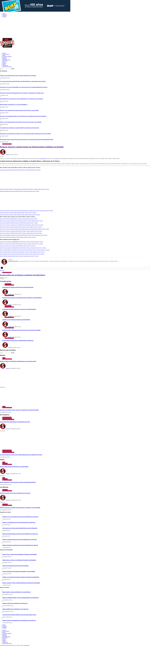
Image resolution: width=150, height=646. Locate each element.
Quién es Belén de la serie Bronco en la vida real (15, 609)
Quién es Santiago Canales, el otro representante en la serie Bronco (20, 597)
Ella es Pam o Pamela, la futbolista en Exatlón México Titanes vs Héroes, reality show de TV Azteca (21, 243)
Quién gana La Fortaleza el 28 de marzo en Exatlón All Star (17, 287)
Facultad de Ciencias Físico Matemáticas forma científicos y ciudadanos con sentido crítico (22, 93)
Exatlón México (43, 158)
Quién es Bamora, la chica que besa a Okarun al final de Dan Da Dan (18, 482)
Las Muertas (5, 489)
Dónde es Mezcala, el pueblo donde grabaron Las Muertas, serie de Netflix (20, 507)
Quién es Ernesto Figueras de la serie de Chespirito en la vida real (20, 533)
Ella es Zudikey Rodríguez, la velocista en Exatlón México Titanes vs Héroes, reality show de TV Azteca (22, 251)
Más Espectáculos (6, 59)
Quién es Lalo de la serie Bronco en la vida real (14, 603)
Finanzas (4, 63)
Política (4, 64)
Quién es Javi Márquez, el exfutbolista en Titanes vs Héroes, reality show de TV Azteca (18, 218)
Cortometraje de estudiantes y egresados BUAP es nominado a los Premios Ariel (19, 127)
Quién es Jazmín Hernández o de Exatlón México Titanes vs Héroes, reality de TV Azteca (21, 241)
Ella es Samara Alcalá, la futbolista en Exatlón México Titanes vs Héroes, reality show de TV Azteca (21, 220)
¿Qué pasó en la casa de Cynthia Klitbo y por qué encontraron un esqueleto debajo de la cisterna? (23, 87)
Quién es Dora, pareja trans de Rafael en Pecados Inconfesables (19, 554)
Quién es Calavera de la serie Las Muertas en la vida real (15, 493)
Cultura (3, 62)
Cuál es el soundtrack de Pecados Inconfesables (15, 565)
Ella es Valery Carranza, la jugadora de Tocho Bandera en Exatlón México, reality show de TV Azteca (21, 224)
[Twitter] (2, 268)
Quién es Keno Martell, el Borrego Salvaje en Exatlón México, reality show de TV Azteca (19, 222)
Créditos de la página (6, 66)
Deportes (4, 57)
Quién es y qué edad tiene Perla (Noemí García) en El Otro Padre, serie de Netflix (19, 110)
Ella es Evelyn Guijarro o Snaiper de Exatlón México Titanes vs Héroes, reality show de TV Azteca (21, 233)
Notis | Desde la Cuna (7, 144)
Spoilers (4, 53)
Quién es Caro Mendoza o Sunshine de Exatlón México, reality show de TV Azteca (17, 245)
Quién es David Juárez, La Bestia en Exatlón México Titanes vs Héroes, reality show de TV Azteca (21, 231)
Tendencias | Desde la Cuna (8, 419)
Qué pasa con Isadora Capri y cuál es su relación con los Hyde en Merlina (19, 410)
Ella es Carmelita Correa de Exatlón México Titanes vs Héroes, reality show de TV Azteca (19, 256)
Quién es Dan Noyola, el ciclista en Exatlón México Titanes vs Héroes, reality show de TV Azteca (20, 226)
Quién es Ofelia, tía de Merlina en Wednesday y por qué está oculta (18, 361)
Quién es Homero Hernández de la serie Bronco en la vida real (19, 620)
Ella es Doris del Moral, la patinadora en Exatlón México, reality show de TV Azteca (18, 237)
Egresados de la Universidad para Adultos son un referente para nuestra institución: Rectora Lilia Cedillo (25, 133)
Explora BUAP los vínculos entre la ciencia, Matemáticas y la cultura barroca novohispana (21, 98)
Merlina (3, 55)
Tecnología (4, 60)
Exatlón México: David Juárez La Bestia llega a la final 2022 (17, 340)
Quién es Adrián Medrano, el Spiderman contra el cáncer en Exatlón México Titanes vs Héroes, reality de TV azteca (24, 249)
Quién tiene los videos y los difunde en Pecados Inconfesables (19, 560)
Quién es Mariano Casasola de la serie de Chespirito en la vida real (20, 545)
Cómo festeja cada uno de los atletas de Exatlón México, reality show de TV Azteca (18, 212)
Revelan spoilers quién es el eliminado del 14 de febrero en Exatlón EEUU (22, 297)
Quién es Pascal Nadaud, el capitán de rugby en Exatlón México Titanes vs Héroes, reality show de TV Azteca (23, 235)
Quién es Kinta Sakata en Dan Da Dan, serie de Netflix (14, 466)
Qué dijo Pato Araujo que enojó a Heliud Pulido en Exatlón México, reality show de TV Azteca (20, 214)
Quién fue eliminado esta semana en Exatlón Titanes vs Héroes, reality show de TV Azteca (19, 191)
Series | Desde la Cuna (7, 359)
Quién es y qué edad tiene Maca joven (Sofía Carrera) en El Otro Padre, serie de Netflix (20, 122)
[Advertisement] (75, 27)
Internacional (5, 65)
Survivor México (5, 54)
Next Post (2, 270)
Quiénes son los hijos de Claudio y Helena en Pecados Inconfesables (20, 577)
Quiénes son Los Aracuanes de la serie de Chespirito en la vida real (20, 516)
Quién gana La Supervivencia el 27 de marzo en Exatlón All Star (19, 309)
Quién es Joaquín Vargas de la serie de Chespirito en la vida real (19, 539)
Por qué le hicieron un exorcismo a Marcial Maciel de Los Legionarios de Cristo (21, 454)
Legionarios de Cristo (6, 417)
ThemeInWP (26, 645)
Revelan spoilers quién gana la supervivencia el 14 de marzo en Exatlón (21, 330)
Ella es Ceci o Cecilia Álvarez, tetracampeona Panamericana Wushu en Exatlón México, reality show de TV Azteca (24, 229)
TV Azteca (56, 158)
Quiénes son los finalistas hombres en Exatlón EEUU (16, 319)
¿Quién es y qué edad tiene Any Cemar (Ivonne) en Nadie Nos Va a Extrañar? (18, 75)
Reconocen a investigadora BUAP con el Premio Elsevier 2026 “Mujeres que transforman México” (23, 116)
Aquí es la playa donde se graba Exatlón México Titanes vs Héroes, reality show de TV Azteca (20, 169)
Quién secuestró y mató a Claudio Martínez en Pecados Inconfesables (21, 582)
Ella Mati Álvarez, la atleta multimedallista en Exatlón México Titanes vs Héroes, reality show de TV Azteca (23, 247)
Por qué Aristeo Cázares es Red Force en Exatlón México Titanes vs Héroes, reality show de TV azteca (22, 254)
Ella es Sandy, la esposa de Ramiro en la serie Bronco (16, 592)
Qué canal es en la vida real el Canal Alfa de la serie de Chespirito (19, 528)
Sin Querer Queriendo (7, 56)
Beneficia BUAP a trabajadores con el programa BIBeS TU (14, 104)
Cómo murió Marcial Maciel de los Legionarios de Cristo (15, 421)
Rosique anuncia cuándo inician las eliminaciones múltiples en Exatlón (32, 147)
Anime (3, 462)
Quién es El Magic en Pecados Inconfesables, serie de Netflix (18, 571)
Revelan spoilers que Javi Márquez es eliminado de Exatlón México (22, 275)
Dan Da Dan (5, 463)
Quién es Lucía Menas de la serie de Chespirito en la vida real (18, 522)
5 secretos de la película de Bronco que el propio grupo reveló (19, 614)
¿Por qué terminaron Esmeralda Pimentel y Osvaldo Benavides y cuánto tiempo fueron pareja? (23, 81)
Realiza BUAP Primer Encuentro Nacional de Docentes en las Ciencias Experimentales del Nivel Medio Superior (26, 139)
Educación (4, 58)
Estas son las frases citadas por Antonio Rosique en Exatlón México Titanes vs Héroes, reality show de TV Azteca (24, 189)
